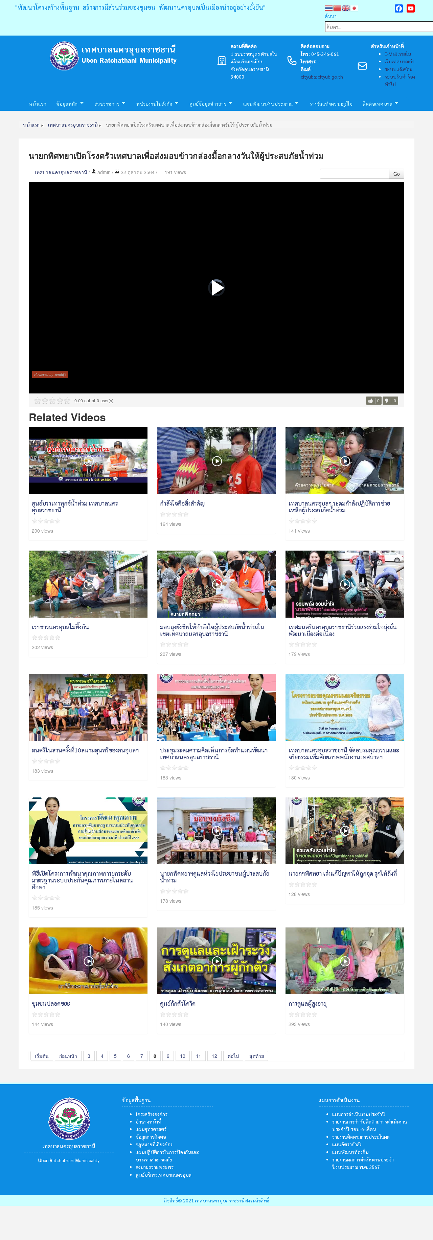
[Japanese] (354, 7)
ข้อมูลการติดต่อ (151, 1137)
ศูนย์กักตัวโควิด (178, 1003)
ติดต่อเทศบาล (377, 104)
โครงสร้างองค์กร (151, 1114)
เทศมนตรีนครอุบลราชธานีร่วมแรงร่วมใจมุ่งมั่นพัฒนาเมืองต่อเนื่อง (343, 630)
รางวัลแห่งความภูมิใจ (331, 104)
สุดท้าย (256, 1055)
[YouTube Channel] (410, 8)
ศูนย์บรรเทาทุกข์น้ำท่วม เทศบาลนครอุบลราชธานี (75, 506)
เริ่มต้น (42, 1055)
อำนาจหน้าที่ (148, 1121)
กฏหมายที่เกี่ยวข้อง (154, 1144)
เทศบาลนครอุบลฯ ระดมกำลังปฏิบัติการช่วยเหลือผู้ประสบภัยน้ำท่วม (339, 506)
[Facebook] (398, 8)
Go (396, 173)
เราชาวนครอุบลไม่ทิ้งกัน (60, 626)
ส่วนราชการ (107, 104)
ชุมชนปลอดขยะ (51, 1003)
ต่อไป (233, 1055)
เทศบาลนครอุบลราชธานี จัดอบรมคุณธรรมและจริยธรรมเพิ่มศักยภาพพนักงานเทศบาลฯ (344, 753)
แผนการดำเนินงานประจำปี (358, 1114)
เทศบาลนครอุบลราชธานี (61, 172)
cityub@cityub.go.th (322, 76)
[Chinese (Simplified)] (337, 7)
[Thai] (329, 7)
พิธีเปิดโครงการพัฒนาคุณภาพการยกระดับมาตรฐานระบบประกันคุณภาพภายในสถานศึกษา (82, 880)
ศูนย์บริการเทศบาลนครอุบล (163, 1175)
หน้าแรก (37, 104)
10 (182, 1055)
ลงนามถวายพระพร (155, 1167)
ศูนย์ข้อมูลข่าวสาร (208, 104)
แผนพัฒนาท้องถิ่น (350, 1152)
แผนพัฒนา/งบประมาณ (268, 104)
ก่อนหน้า (68, 1055)
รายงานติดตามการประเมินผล (361, 1137)
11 (198, 1055)
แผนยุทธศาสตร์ (151, 1129)
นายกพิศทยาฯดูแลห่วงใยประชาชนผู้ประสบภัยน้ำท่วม (214, 876)
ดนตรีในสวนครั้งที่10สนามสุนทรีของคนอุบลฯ (85, 750)
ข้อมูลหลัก (67, 104)
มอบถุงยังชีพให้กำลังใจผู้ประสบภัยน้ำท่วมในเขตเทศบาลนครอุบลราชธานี (212, 630)
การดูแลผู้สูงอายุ (307, 1003)
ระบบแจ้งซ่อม (398, 69)
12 (214, 1055)
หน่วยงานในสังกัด (154, 104)
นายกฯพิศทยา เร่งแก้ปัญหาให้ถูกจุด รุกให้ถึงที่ (343, 873)
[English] (346, 7)
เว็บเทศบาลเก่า (399, 61)
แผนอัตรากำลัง (347, 1144)
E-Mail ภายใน (398, 54)
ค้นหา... (332, 16)
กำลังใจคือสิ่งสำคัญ (182, 503)
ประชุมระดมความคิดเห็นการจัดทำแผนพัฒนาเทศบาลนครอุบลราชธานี (214, 753)
